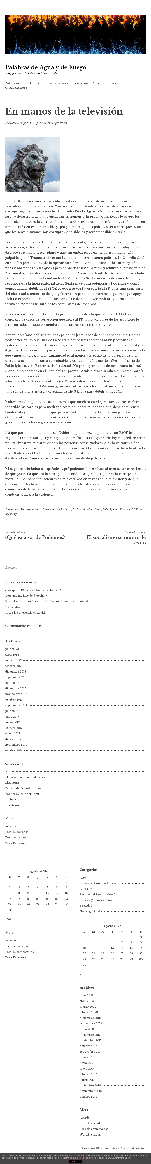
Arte (114, 83)
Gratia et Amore (16, 87)
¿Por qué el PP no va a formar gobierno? (33, 590)
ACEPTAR (75, 1162)
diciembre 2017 (15, 688)
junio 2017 (12, 716)
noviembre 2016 (16, 744)
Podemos (125, 509)
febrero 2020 (14, 666)
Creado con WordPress (95, 1148)
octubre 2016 (14, 750)
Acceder (10, 826)
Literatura (12, 782)
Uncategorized (29, 509)
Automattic (138, 1148)
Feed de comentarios (19, 837)
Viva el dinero (14, 607)
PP (133, 509)
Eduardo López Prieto (54, 123)
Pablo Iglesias (111, 509)
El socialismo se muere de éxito (116, 538)
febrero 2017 (13, 727)
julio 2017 (11, 711)
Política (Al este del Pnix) (22, 83)
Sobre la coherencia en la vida (25, 612)
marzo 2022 (13, 660)
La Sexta (66, 509)
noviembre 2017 (16, 694)
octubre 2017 (13, 699)
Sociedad (99, 83)
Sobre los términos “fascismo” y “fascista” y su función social (46, 601)
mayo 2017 (12, 722)
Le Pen (77, 509)
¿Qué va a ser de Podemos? (35, 535)
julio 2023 (12, 649)
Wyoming (11, 514)
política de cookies (78, 1158)
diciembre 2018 (15, 671)
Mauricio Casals (91, 509)
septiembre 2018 (16, 677)
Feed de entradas (16, 832)
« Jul (8, 919)
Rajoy (139, 509)
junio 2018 (12, 682)
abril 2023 (12, 654)
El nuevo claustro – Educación (67, 83)
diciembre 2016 (15, 739)
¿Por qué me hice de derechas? (26, 595)
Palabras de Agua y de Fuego (45, 67)
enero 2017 (12, 733)
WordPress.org (15, 843)
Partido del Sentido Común (24, 788)
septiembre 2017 (16, 705)
